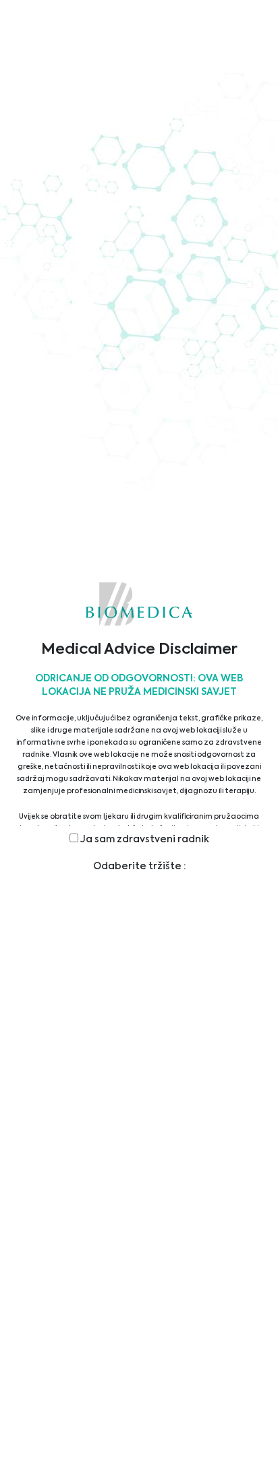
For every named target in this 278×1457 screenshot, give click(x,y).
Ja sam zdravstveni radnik (143, 839)
